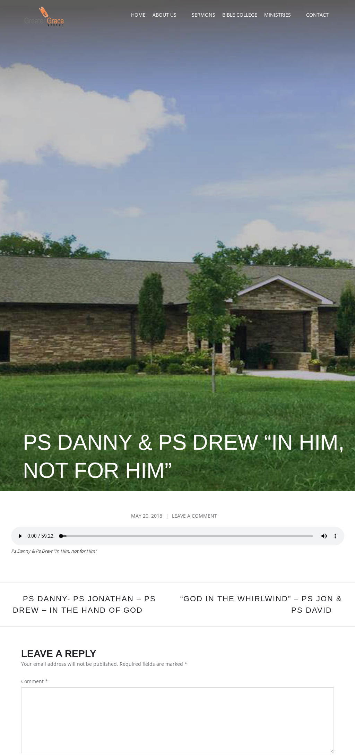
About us (164, 14)
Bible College (239, 14)
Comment (34, 681)
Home (138, 14)
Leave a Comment (194, 515)
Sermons (203, 14)
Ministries (277, 14)
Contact (317, 14)
